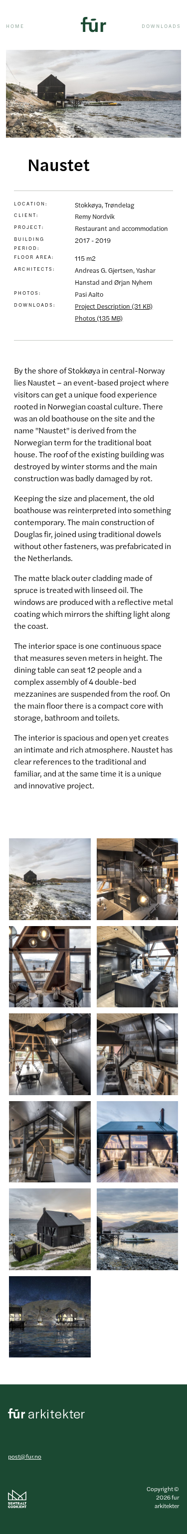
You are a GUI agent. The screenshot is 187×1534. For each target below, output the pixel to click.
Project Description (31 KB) (114, 306)
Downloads (161, 25)
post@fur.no (24, 1456)
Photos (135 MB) (99, 318)
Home (15, 25)
